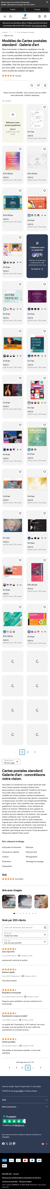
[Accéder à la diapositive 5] (20, 913)
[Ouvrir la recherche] (10, 16)
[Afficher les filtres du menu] (45, 85)
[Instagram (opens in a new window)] (10, 1144)
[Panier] (45, 16)
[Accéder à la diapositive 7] (23, 913)
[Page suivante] (35, 752)
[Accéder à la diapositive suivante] (46, 903)
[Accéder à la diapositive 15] (35, 913)
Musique (29, 847)
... (12, 32)
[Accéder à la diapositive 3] (17, 913)
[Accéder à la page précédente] (9, 1067)
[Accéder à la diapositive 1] (14, 913)
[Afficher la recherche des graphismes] (32, 85)
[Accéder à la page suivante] (40, 1067)
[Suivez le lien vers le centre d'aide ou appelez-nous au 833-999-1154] (39, 16)
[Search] (45, 927)
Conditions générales (10, 1181)
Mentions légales (25, 1181)
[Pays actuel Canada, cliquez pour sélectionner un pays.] (44, 1143)
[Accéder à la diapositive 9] (26, 913)
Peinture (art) (31, 852)
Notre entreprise (9, 1107)
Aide (4, 1100)
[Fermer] (47, 2)
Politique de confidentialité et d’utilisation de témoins (21, 1177)
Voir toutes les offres (39, 25)
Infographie (7, 866)
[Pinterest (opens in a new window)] (14, 1144)
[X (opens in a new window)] (7, 1144)
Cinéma (5, 857)
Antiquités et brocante (11, 847)
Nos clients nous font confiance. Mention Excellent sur (21, 1136)
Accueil (4, 32)
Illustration (6, 861)
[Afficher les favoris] (38, 85)
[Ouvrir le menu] (5, 16)
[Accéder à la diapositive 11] (29, 913)
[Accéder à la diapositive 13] (32, 913)
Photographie (31, 857)
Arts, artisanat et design (25, 32)
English (12, 9)
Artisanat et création (10, 852)
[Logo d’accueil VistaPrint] (25, 16)
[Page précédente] (15, 752)
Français (37, 9)
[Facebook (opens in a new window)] (3, 1144)
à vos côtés (18, 1091)
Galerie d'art (8, 35)
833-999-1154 (7, 1174)
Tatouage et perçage (34, 861)
